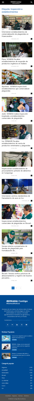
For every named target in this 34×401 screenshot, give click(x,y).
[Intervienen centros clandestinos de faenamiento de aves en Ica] (17, 186)
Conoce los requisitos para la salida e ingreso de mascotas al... (22, 337)
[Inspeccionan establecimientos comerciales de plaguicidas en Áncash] (17, 211)
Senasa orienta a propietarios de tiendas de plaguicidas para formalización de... (14, 248)
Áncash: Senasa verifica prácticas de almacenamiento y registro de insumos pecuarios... (17, 276)
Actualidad (14, 339)
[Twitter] (21, 325)
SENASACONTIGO (6, 39)
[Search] (31, 2)
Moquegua (14, 357)
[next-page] (20, 288)
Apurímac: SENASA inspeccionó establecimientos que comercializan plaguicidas (15, 89)
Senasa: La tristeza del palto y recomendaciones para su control (21, 354)
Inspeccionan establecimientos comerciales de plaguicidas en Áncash (16, 222)
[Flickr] (12, 325)
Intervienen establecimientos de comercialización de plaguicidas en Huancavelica (15, 34)
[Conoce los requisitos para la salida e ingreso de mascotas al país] (6, 338)
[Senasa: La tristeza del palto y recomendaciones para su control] (6, 356)
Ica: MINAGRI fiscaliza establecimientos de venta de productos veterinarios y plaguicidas (16, 143)
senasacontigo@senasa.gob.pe (21, 320)
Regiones (14, 396)
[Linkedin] (17, 325)
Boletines (26, 396)
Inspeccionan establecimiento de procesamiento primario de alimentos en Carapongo (16, 171)
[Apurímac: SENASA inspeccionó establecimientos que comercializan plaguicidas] (17, 77)
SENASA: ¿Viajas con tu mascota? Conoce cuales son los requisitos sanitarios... (21, 346)
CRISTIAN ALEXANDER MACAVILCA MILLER (11, 201)
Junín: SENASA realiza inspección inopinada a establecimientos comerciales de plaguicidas (15, 116)
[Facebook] (7, 325)
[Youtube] (26, 325)
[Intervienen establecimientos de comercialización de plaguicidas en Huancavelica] (17, 22)
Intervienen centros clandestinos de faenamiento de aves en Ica (16, 197)
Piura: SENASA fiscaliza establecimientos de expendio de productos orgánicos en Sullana (15, 61)
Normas (20, 396)
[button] (3, 2)
